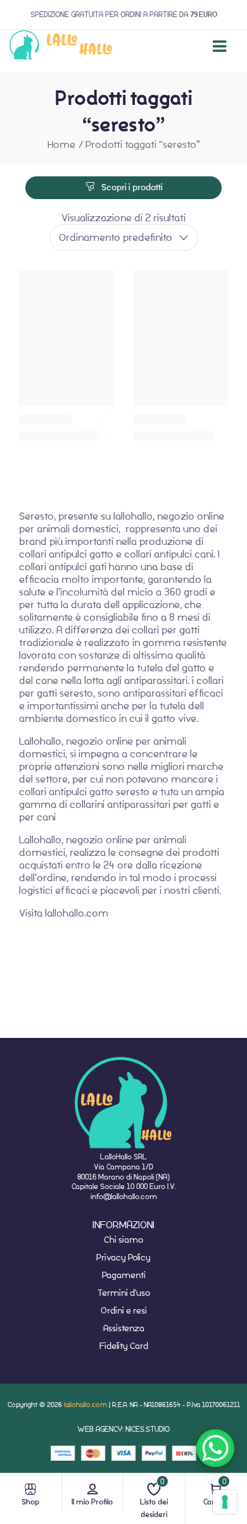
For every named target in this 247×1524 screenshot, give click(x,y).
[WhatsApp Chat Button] (215, 1448)
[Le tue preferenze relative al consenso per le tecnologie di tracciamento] (225, 1502)
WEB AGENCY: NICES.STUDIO (123, 1429)
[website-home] (61, 46)
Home (61, 144)
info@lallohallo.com (124, 1196)
